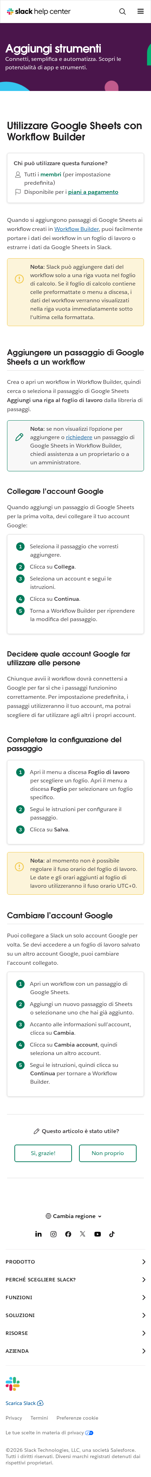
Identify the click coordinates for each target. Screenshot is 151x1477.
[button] (43, 1153)
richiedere (79, 437)
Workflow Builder (76, 229)
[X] (83, 1235)
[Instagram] (53, 1235)
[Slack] (70, 1388)
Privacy (14, 1418)
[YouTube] (97, 1235)
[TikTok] (112, 1235)
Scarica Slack (21, 1403)
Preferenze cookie (77, 1418)
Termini (39, 1418)
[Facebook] (68, 1235)
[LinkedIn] (38, 1235)
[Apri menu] (140, 11)
